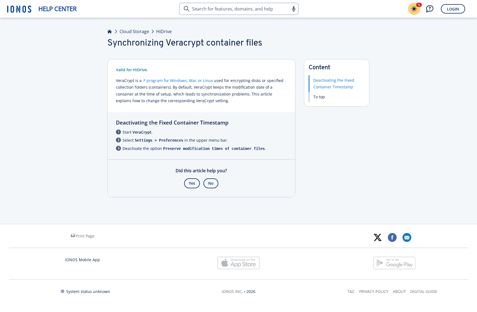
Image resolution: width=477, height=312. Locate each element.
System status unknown (88, 291)
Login (453, 9)
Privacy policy (373, 291)
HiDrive (164, 31)
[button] (293, 9)
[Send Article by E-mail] (406, 237)
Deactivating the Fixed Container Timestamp (333, 83)
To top (319, 96)
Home (109, 31)
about (399, 291)
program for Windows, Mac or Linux (180, 80)
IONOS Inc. (232, 291)
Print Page (85, 236)
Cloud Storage (134, 31)
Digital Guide (423, 291)
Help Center (57, 9)
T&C (351, 291)
